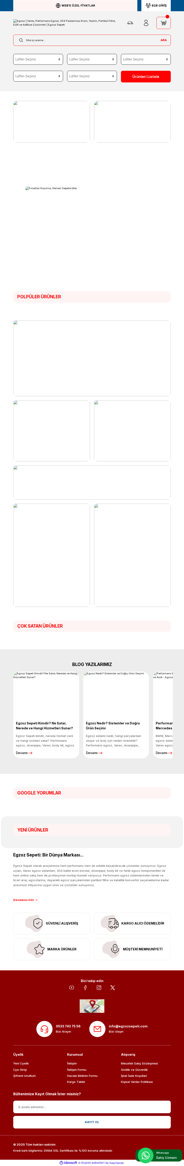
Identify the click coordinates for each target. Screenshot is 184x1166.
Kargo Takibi (76, 1082)
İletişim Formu (76, 1069)
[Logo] (66, 23)
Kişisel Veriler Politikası (137, 1082)
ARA (164, 40)
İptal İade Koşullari (134, 1075)
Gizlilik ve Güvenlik (134, 1069)
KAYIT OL (92, 1122)
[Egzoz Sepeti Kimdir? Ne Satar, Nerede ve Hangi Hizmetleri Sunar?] (46, 693)
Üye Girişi (20, 1069)
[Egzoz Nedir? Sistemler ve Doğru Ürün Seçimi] (116, 693)
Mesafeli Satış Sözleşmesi (139, 1063)
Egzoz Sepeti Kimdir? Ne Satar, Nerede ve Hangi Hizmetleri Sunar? (44, 725)
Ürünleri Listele (145, 76)
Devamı (22, 753)
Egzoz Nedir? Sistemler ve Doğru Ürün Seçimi (113, 725)
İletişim (72, 1063)
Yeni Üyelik (21, 1063)
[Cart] (163, 23)
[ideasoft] (68, 1163)
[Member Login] (146, 23)
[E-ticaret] (91, 1163)
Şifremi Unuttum (24, 1075)
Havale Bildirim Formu (82, 1075)
